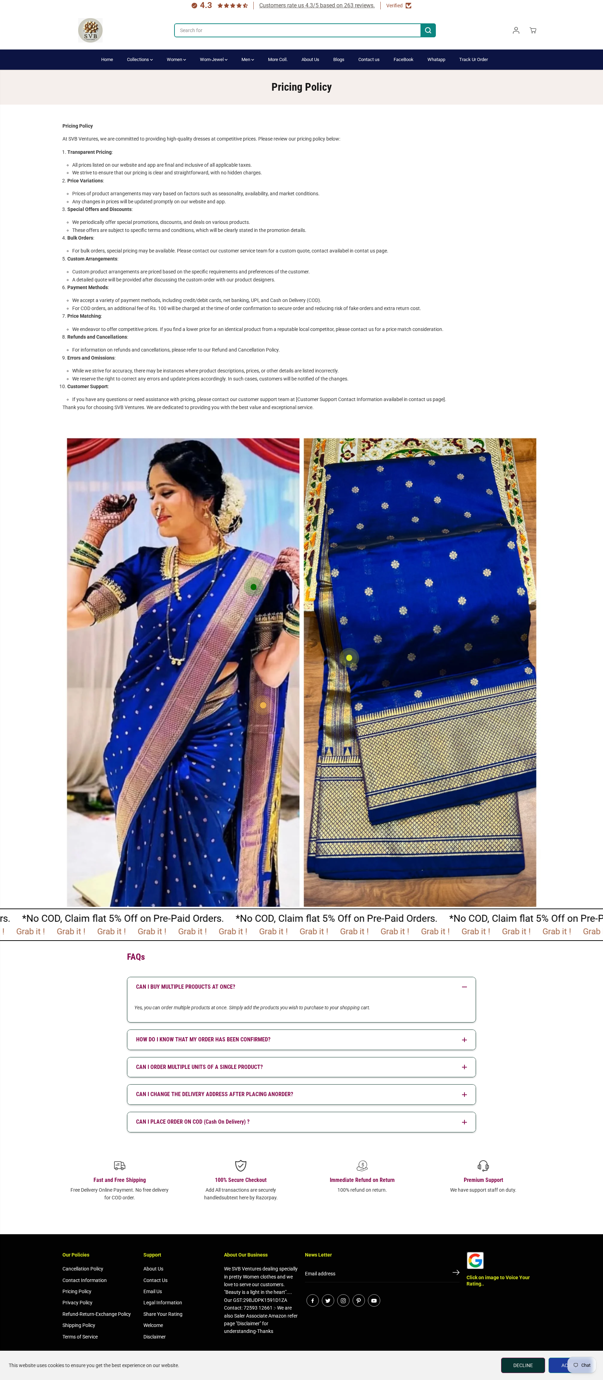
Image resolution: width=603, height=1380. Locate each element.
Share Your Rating (163, 1314)
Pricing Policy (76, 1291)
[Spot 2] (253, 587)
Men (246, 59)
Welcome (153, 1325)
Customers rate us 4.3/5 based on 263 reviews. (317, 5)
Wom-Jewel (212, 59)
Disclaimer (154, 1337)
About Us (310, 59)
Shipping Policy (78, 1325)
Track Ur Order (473, 59)
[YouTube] (374, 1300)
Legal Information (162, 1302)
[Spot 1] (349, 657)
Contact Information (84, 1280)
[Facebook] (312, 1300)
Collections (138, 59)
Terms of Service (80, 1337)
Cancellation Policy (82, 1269)
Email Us (152, 1291)
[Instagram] (343, 1300)
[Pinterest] (358, 1300)
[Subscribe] (456, 1273)
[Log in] (516, 30)
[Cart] (533, 30)
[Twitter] (328, 1300)
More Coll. (278, 59)
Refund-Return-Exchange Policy (96, 1314)
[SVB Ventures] (90, 30)
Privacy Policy (77, 1302)
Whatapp (436, 59)
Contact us (369, 59)
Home (107, 59)
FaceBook (404, 59)
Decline (523, 1365)
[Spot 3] (263, 705)
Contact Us (155, 1280)
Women (175, 59)
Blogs (338, 59)
